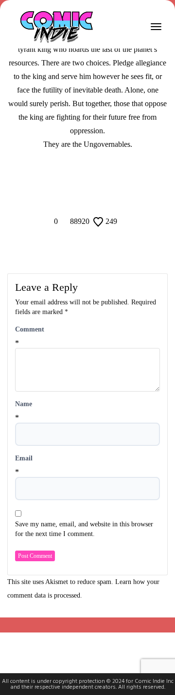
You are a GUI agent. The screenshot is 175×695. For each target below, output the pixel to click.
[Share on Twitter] (87, 196)
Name (23, 404)
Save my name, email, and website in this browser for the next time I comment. (84, 529)
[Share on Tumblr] (100, 196)
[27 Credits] (93, 177)
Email (24, 458)
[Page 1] (81, 177)
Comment (29, 329)
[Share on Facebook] (74, 196)
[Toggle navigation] (156, 26)
